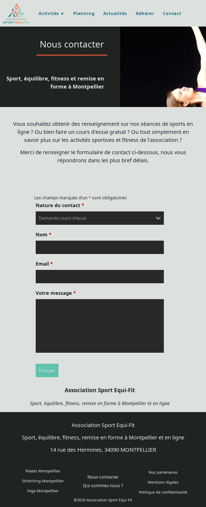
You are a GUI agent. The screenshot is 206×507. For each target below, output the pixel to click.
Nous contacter (103, 477)
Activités (49, 13)
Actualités (115, 13)
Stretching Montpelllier (43, 480)
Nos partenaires (163, 472)
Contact (172, 13)
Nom (44, 234)
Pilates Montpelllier (42, 470)
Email (44, 263)
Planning (83, 13)
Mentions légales (163, 482)
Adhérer (145, 13)
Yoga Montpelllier (43, 490)
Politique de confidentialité (163, 492)
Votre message (56, 293)
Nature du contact (60, 205)
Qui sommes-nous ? (103, 485)
